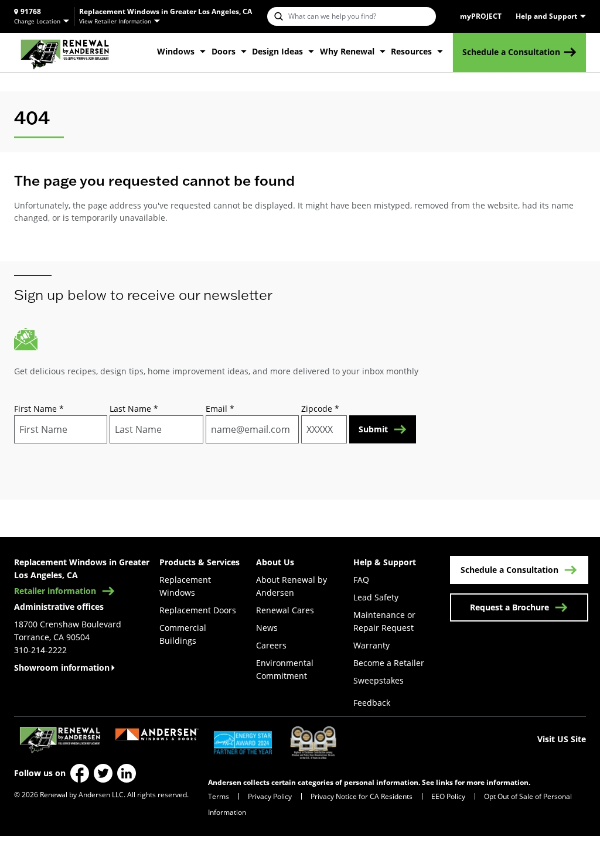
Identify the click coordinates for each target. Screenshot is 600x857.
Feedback (371, 702)
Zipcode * (320, 408)
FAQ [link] (361, 579)
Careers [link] (271, 645)
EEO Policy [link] (448, 796)
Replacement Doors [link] (197, 610)
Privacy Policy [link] (270, 796)
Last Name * (134, 408)
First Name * (39, 408)
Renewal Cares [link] (285, 610)
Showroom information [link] (62, 667)
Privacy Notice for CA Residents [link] (361, 796)
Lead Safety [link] (375, 597)
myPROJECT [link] (481, 16)
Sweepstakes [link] (378, 680)
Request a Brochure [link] (509, 607)
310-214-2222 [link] (40, 649)
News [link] (267, 627)
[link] (64, 52)
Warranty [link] (371, 645)
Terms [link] (218, 796)
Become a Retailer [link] (388, 662)
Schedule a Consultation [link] (511, 51)
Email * (220, 408)
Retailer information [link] (55, 591)
